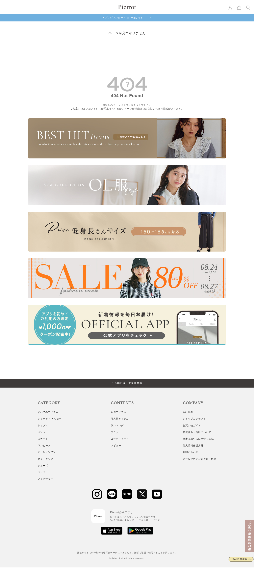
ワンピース (44, 445)
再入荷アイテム (120, 418)
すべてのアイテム (48, 412)
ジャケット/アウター (50, 418)
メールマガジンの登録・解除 (199, 458)
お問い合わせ (190, 452)
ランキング (117, 425)
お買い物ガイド (192, 425)
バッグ (41, 472)
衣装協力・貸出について (197, 432)
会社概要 (188, 412)
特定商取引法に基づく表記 (198, 438)
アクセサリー (45, 479)
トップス (43, 425)
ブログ (114, 432)
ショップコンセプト (194, 418)
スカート (43, 438)
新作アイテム (118, 412)
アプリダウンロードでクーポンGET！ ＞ (127, 17)
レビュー (116, 445)
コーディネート (120, 438)
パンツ (41, 432)
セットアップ (45, 458)
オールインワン (47, 452)
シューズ (43, 465)
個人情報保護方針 (193, 445)
